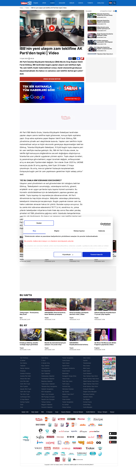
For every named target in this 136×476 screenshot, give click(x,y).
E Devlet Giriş (45, 363)
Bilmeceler (65, 373)
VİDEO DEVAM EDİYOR (52, 79)
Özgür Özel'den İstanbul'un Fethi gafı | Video (105, 34)
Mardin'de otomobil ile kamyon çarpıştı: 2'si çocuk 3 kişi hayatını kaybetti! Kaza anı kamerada (55, 344)
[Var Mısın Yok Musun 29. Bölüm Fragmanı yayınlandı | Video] (105, 335)
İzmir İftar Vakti (24, 381)
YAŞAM (35, 3)
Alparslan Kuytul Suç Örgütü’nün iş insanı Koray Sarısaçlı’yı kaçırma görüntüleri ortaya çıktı (105, 14)
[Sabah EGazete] (109, 382)
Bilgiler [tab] (56, 231)
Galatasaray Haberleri (47, 376)
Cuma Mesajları (87, 407)
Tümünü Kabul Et (96, 254)
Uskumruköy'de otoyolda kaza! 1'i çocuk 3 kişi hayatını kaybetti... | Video (105, 313)
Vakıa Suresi (86, 358)
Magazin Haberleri (46, 404)
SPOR (44, 3)
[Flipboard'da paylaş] (82, 58)
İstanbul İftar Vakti (25, 376)
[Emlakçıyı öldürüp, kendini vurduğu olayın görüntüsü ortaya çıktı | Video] (31, 335)
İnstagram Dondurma (68, 368)
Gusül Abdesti (87, 373)
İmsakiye (22, 371)
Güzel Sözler (66, 371)
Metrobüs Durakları (68, 389)
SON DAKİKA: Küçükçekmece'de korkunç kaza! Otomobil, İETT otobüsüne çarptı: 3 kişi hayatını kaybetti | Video (78, 344)
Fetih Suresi (65, 384)
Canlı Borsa (44, 358)
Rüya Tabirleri (45, 365)
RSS (42, 412)
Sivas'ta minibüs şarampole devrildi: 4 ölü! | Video (79, 313)
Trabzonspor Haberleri (48, 384)
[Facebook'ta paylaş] (70, 58)
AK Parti (23, 62)
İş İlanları (22, 360)
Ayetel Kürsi (65, 365)
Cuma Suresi (66, 360)
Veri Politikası (24, 358)
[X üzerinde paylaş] (74, 58)
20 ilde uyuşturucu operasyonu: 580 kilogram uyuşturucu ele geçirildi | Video (105, 41)
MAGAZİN (62, 3)
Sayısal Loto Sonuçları (48, 399)
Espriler (85, 360)
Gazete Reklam (65, 412)
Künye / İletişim (102, 412)
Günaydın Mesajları (88, 389)
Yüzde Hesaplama (67, 358)
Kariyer (112, 412)
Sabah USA (25, 412)
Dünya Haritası (66, 407)
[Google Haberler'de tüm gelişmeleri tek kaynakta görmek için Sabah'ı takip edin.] (52, 93)
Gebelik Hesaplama (47, 389)
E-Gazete (49, 412)
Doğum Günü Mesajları (90, 391)
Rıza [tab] (34, 231)
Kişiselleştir (67, 254)
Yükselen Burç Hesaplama (49, 386)
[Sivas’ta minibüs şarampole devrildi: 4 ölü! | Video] (80, 304)
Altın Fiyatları (24, 386)
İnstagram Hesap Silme (69, 376)
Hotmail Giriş (66, 386)
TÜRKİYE (90, 3)
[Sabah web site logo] (110, 3)
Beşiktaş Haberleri (46, 381)
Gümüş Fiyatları (24, 402)
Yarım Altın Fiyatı (25, 391)
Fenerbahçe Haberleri (47, 378)
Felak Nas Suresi (67, 381)
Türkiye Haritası (46, 402)
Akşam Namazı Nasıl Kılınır (91, 378)
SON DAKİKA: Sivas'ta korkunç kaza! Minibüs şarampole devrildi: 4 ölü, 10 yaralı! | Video (55, 313)
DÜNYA (80, 3)
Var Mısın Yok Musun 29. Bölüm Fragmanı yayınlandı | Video (105, 343)
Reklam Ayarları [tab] (79, 231)
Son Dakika (23, 363)
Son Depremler (45, 371)
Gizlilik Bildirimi (90, 412)
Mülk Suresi (86, 368)
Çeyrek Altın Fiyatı (25, 389)
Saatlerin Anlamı (88, 397)
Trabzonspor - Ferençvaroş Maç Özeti (29, 313)
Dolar (21, 404)
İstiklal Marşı (87, 404)
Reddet (39, 223)
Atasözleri (65, 397)
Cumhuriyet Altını (25, 397)
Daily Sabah (34, 412)
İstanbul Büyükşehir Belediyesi (41, 147)
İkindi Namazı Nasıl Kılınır (90, 386)
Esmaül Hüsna (87, 402)
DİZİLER (71, 3)
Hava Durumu (45, 368)
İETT (54, 207)
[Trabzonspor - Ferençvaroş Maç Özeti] (31, 304)
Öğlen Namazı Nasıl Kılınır (90, 384)
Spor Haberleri (45, 373)
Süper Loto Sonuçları (47, 394)
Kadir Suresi (86, 371)
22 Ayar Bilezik (24, 399)
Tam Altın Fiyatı (24, 394)
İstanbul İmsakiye (25, 373)
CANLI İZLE (100, 3)
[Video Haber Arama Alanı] (114, 3)
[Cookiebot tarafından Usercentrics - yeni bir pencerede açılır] (102, 224)
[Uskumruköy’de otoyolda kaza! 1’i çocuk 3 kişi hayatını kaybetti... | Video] (105, 304)
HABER (52, 3)
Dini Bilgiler (86, 399)
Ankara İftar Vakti (25, 378)
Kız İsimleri (65, 404)
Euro (21, 407)
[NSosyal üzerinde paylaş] (78, 58)
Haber (27, 8)
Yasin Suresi (65, 363)
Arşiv (56, 412)
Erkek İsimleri (66, 399)
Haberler (22, 365)
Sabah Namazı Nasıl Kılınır (91, 381)
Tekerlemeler (87, 363)
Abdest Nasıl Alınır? (68, 394)
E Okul (43, 360)
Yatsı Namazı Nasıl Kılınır (90, 376)
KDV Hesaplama (46, 391)
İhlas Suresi (86, 365)
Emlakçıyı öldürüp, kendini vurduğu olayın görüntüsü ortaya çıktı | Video (29, 344)
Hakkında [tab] (101, 231)
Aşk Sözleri (65, 391)
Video (21, 8)
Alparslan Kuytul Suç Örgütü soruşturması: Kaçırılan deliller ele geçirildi (103, 21)
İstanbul (30, 62)
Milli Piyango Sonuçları (48, 397)
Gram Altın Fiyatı (25, 384)
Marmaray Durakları (88, 394)
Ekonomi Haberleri (46, 407)
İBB (23, 48)
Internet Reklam (78, 412)
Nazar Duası (65, 378)
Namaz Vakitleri (24, 368)
